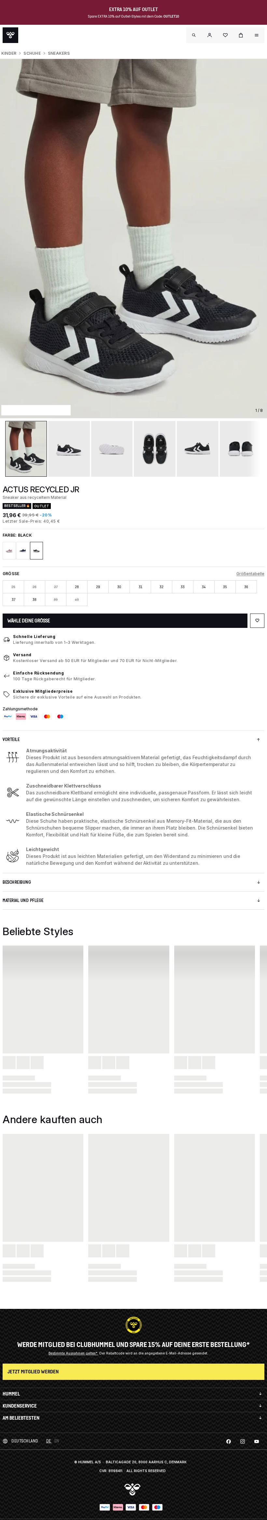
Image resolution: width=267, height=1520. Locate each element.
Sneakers (59, 53)
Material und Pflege (23, 900)
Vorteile (11, 739)
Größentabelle (250, 573)
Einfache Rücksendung (38, 673)
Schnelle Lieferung (34, 636)
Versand (22, 654)
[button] (210, 35)
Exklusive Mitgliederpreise (43, 691)
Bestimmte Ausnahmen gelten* (73, 1353)
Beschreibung (17, 882)
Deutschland (24, 1441)
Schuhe (31, 53)
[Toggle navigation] (194, 35)
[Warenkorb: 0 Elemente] (241, 35)
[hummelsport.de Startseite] (10, 35)
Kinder (8, 53)
